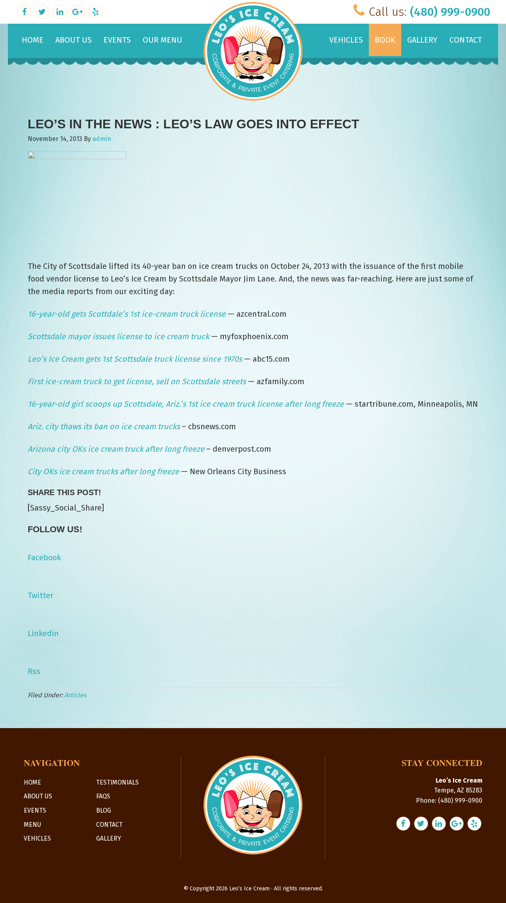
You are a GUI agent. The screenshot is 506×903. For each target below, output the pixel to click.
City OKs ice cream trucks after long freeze (103, 471)
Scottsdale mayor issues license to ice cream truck (118, 336)
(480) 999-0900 (450, 12)
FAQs (103, 796)
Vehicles (37, 838)
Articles (75, 695)
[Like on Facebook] (25, 11)
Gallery (108, 838)
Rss (34, 671)
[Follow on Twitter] (43, 11)
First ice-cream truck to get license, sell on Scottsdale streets (137, 381)
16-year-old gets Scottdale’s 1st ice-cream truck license (127, 314)
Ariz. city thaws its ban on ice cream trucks (104, 426)
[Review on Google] (78, 11)
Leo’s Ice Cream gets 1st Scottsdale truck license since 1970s (135, 359)
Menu (32, 824)
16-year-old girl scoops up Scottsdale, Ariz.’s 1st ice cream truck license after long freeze (186, 404)
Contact (109, 824)
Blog (103, 810)
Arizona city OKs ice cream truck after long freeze (116, 449)
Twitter (40, 595)
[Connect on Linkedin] (61, 11)
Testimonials (117, 782)
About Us (38, 796)
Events (35, 810)
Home (32, 782)
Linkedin (43, 633)
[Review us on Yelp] (95, 11)
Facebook (44, 557)
